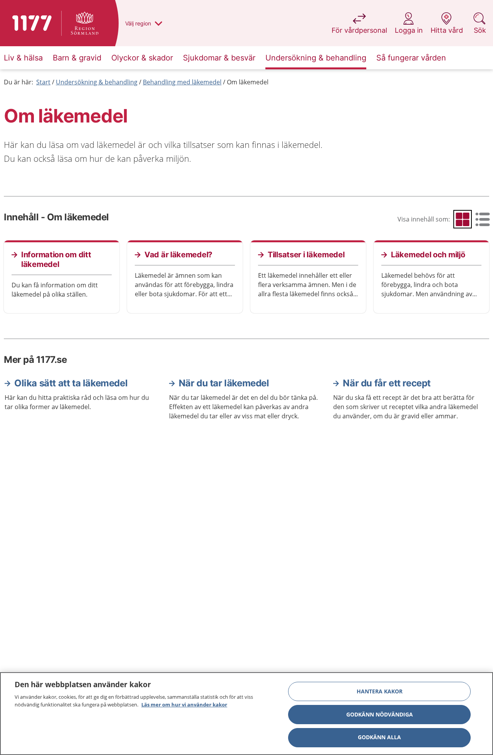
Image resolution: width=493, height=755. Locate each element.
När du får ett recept (387, 383)
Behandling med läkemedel (182, 82)
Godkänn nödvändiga (379, 714)
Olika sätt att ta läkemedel (70, 383)
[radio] (463, 219)
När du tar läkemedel (224, 383)
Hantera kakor (379, 691)
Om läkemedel (247, 82)
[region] (246, 713)
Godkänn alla (379, 737)
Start (43, 82)
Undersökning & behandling (97, 82)
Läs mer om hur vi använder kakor (184, 704)
